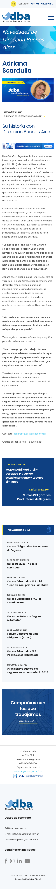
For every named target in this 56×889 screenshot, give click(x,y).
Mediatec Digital (33, 879)
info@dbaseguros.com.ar (25, 834)
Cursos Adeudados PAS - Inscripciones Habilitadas (22, 653)
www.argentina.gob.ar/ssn (28, 772)
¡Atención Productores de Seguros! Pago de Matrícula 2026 (27, 670)
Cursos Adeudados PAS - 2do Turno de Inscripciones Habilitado (27, 583)
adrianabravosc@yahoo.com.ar (30, 434)
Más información (27, 721)
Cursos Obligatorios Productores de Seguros (34, 497)
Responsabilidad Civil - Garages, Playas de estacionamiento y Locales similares (24, 476)
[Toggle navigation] (51, 18)
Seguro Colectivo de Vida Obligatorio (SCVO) (22, 635)
